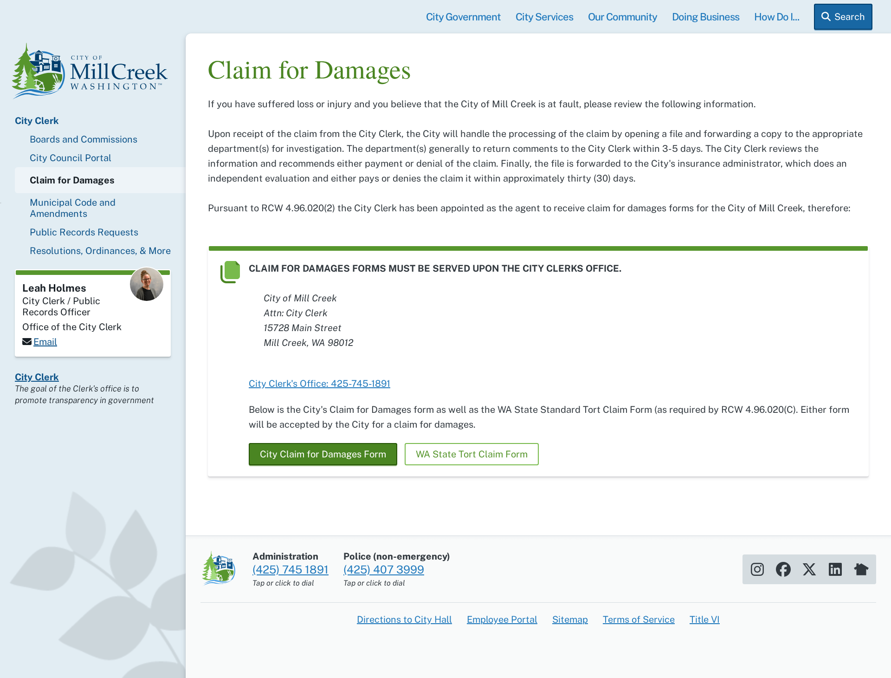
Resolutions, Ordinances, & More (100, 250)
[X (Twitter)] (809, 569)
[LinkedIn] (835, 569)
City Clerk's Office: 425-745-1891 (319, 383)
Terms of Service (639, 619)
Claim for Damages (72, 180)
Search (849, 16)
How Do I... (776, 17)
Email (45, 341)
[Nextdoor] (861, 569)
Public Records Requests (84, 232)
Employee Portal (502, 619)
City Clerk (37, 120)
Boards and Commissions (83, 139)
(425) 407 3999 (383, 569)
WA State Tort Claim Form (472, 454)
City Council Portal (70, 157)
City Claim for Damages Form (323, 454)
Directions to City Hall (404, 619)
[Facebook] (783, 569)
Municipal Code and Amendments (73, 208)
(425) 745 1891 (290, 569)
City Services (544, 17)
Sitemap (570, 619)
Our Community (622, 17)
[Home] (92, 72)
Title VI (705, 619)
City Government (463, 17)
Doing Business (705, 17)
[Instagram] (757, 569)
